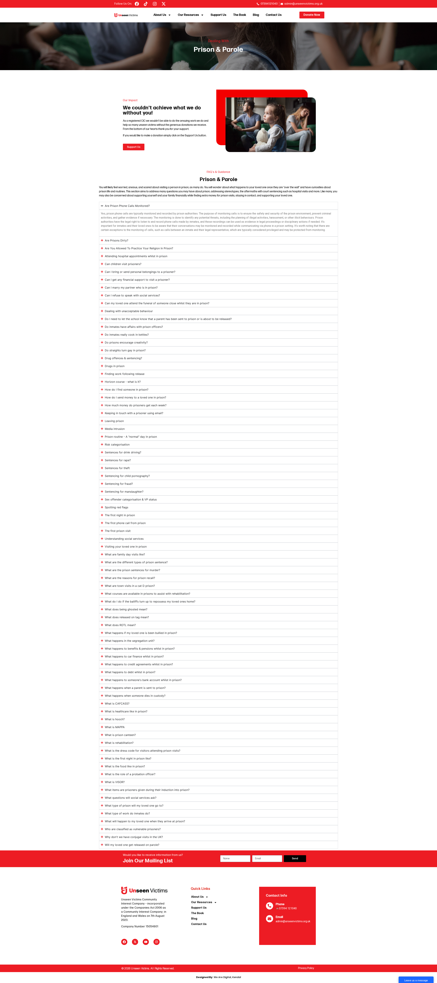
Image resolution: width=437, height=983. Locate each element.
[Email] (269, 918)
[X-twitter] (135, 942)
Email (279, 917)
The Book (239, 15)
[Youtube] (146, 942)
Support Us (218, 15)
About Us (159, 15)
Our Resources (188, 15)
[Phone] (269, 905)
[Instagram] (156, 942)
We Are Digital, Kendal (218, 977)
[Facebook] (124, 942)
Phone (280, 904)
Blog (256, 15)
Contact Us (274, 15)
